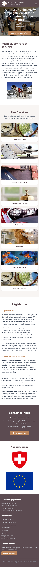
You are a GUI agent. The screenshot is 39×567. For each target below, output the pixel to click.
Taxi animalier (5, 527)
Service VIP (4, 530)
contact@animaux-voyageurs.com (19, 427)
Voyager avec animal (7, 536)
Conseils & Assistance (8, 538)
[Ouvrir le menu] (36, 3)
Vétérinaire (4, 533)
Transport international (8, 522)
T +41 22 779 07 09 (19, 424)
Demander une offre (19, 33)
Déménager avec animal (8, 525)
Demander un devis (9, 553)
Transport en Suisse (7, 519)
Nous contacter (19, 433)
